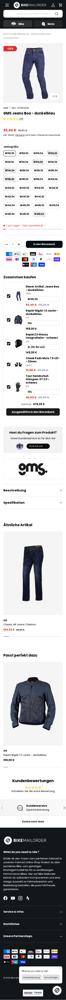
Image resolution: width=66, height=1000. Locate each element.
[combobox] (33, 14)
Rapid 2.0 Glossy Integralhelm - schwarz (42, 336)
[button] (60, 5)
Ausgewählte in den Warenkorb (33, 412)
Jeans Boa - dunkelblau (42, 288)
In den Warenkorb (44, 244)
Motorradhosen (41, 34)
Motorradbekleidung (16, 34)
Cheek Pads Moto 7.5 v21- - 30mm (43, 360)
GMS (5, 108)
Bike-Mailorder (18, 977)
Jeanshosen (11, 38)
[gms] (33, 469)
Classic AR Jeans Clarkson (19, 624)
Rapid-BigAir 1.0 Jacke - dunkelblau (42, 312)
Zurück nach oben (33, 821)
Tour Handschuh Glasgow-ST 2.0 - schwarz (37, 379)
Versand (20, 135)
